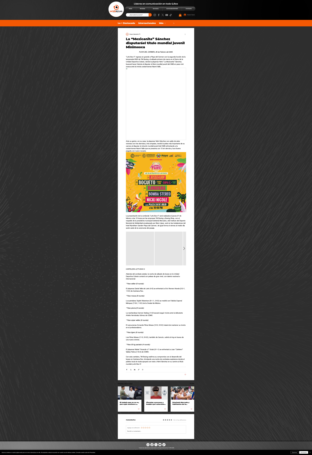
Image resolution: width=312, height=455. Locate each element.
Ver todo (192, 383)
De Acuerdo (304, 452)
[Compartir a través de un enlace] (138, 369)
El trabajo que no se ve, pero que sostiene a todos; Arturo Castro (129, 403)
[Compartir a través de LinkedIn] (134, 369)
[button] (180, 15)
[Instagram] (154, 15)
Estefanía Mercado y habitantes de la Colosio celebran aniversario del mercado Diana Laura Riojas (181, 403)
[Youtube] (160, 444)
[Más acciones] (185, 34)
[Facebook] (158, 15)
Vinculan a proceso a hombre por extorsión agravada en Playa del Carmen (155, 403)
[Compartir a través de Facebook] (126, 369)
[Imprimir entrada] (142, 369)
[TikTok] (170, 15)
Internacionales (147, 23)
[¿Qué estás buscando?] (150, 15)
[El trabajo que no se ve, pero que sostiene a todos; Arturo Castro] (129, 393)
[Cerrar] (310, 452)
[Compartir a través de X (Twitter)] (130, 369)
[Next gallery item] (184, 248)
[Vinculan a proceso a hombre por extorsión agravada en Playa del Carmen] (156, 393)
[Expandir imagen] (140, 248)
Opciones (294, 452)
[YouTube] (166, 15)
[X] (162, 15)
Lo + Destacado (126, 23)
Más (161, 23)
